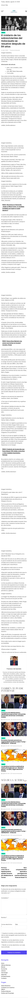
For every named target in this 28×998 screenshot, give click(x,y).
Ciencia (3, 971)
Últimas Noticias (6, 965)
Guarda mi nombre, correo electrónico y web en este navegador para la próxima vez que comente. (14, 935)
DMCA (3, 989)
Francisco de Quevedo (15, 50)
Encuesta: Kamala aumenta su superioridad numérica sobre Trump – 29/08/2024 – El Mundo (13, 741)
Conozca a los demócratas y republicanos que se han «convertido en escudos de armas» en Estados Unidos (13, 715)
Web (16, 924)
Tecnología (4, 972)
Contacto (4, 978)
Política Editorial (6, 991)
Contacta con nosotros (7, 987)
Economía (4, 969)
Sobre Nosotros (5, 985)
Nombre (4, 917)
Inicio (2, 963)
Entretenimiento (5, 976)
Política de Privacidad (7, 993)
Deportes (4, 974)
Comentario (5, 898)
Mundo (3, 32)
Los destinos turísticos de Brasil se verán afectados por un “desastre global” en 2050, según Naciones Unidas (12, 768)
